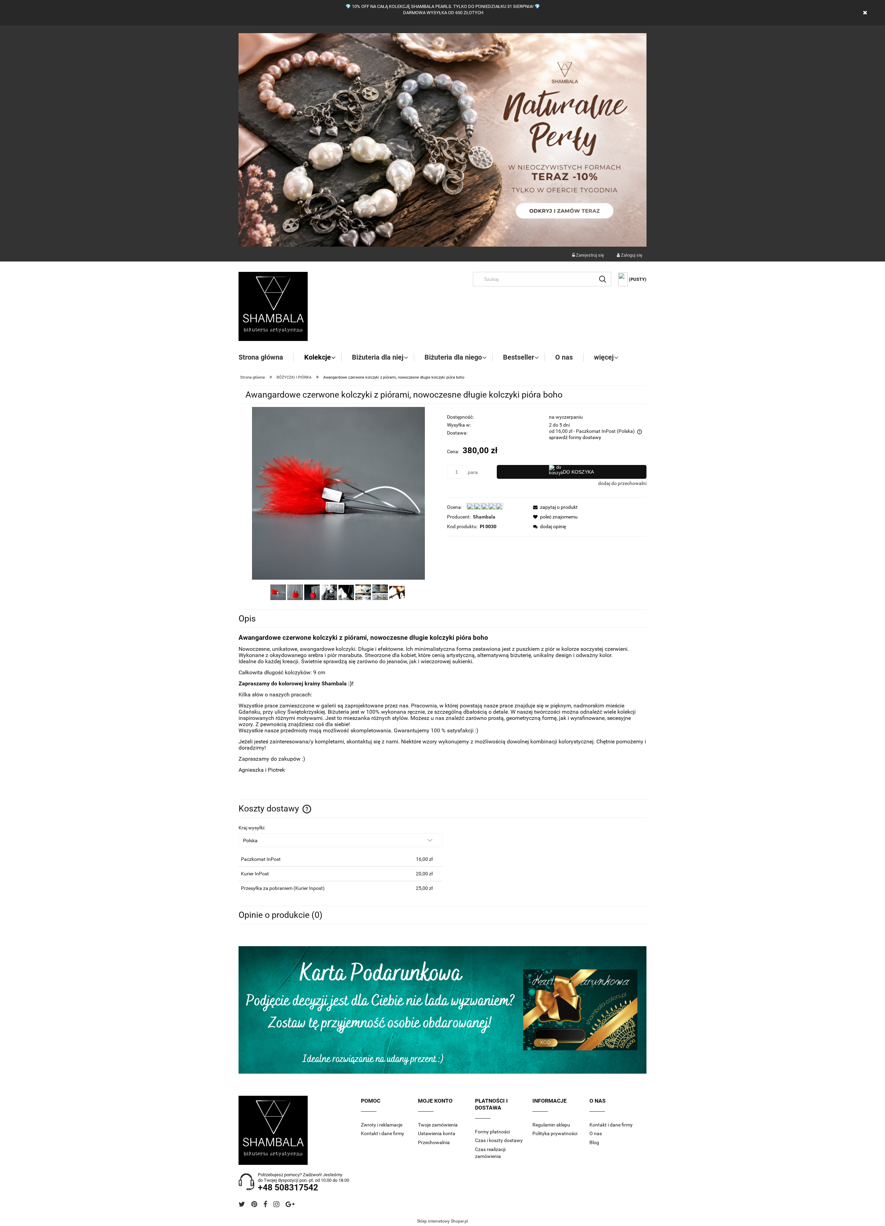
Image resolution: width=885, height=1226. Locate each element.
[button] (553, 507)
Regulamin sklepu (551, 1125)
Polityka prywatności (554, 1133)
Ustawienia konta (436, 1133)
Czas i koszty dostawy (499, 1140)
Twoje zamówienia (438, 1125)
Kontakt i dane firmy (382, 1133)
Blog (594, 1142)
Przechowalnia (434, 1142)
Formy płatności (492, 1131)
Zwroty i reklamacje (381, 1125)
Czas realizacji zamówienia (490, 1153)
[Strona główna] (273, 306)
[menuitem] (266, 357)
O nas (595, 1133)
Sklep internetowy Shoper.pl (442, 1221)
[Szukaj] (602, 279)
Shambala (484, 517)
